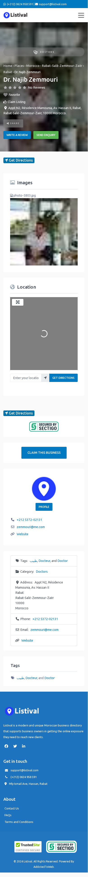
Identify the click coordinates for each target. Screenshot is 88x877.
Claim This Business (44, 452)
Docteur (44, 561)
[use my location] (45, 378)
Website (22, 534)
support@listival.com (24, 770)
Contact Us (12, 808)
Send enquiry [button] (45, 135)
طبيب (33, 561)
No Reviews (36, 87)
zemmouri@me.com (31, 527)
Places (19, 66)
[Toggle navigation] (81, 15)
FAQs (8, 815)
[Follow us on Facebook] (7, 746)
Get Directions (63, 377)
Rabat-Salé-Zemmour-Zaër (62, 66)
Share (14, 123)
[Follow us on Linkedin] (24, 746)
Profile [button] (44, 506)
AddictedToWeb (44, 866)
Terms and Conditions (19, 821)
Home (7, 66)
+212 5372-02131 (29, 520)
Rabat (7, 72)
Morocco (33, 66)
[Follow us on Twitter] (16, 746)
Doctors (47, 52)
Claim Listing (16, 102)
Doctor (62, 561)
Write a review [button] (17, 135)
